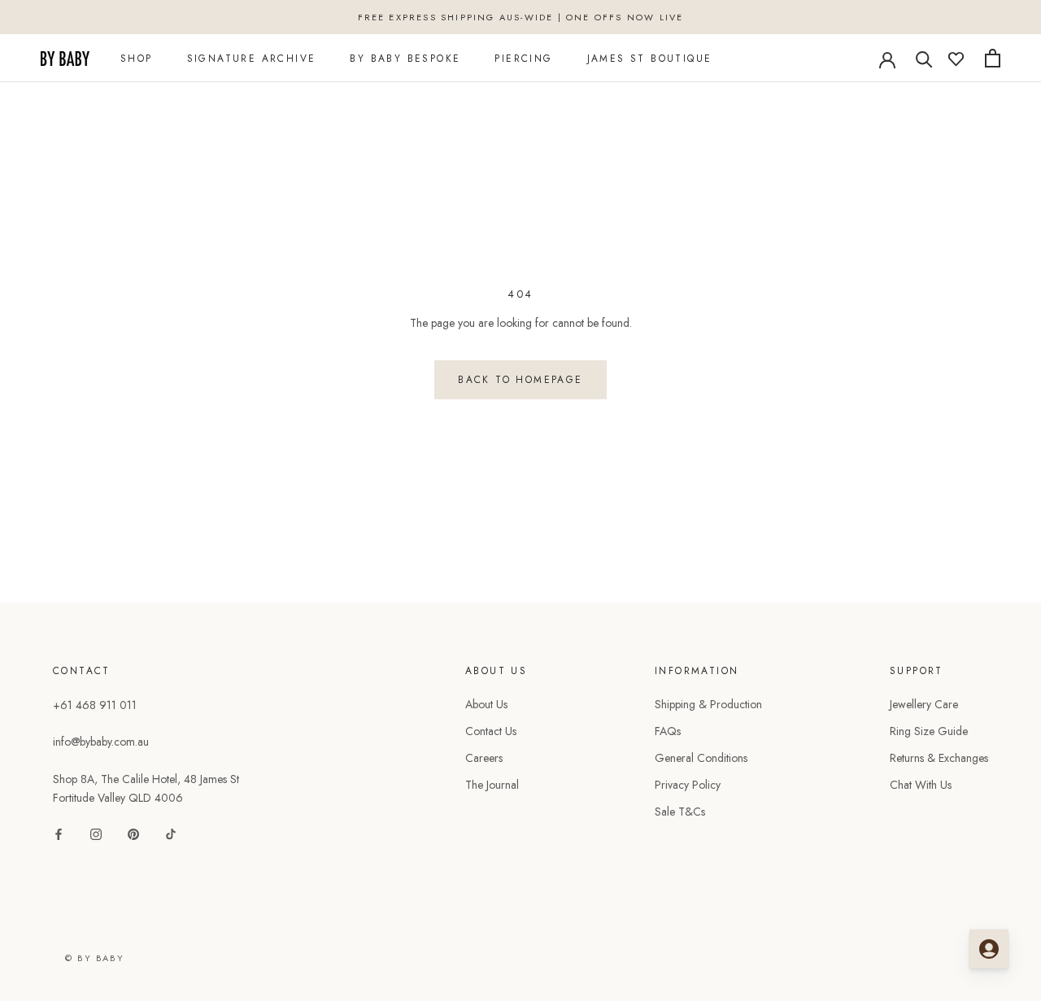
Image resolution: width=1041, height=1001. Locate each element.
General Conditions (701, 758)
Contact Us (490, 731)
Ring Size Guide (929, 731)
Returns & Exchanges (939, 758)
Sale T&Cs (680, 811)
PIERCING (523, 58)
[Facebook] (58, 833)
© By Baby (94, 957)
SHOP (136, 58)
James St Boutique (649, 58)
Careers (484, 758)
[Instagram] (96, 833)
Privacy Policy (688, 785)
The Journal (492, 785)
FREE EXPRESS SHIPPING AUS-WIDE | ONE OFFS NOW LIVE (521, 17)
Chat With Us (921, 785)
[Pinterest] (133, 833)
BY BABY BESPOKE (405, 58)
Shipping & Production (708, 704)
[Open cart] (992, 58)
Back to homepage (520, 379)
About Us (486, 704)
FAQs (668, 731)
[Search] (924, 58)
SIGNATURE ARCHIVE (251, 58)
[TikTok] (170, 833)
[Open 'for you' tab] (988, 948)
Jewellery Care (924, 704)
